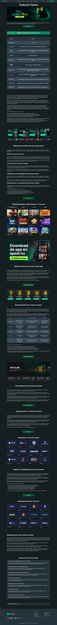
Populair (11, 207)
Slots (44, 207)
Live (22, 207)
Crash (33, 207)
